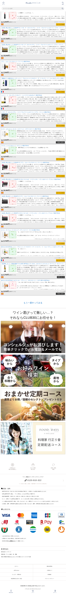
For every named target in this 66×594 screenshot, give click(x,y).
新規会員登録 (49, 566)
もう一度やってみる (33, 303)
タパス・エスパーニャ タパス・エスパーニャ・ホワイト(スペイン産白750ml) (21, 129)
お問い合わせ (16, 570)
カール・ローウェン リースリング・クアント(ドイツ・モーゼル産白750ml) (20, 230)
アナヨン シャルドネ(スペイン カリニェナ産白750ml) (15, 145)
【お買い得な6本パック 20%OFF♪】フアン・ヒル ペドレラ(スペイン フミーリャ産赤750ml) (25, 196)
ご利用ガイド (49, 570)
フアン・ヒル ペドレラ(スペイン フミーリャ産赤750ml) (15, 61)
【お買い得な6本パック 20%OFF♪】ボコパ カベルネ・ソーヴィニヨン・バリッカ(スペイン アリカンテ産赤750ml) (30, 213)
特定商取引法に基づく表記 (16, 578)
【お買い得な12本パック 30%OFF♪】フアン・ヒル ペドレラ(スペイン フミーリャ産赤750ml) (25, 162)
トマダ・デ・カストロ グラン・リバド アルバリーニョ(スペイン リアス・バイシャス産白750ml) (26, 112)
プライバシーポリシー (49, 578)
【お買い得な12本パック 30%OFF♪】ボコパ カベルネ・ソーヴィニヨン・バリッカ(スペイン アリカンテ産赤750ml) (31, 179)
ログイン (16, 566)
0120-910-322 (34, 480)
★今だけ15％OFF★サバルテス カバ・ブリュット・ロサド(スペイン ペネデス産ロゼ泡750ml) (25, 280)
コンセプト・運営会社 (16, 574)
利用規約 (49, 574)
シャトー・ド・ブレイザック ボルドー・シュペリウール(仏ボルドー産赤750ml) (21, 95)
